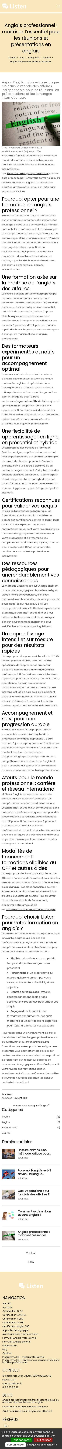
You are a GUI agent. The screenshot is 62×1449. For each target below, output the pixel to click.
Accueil (12, 57)
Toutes (6, 1116)
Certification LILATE (12, 1322)
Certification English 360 (15, 1326)
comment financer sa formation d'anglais (30, 909)
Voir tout (6, 1133)
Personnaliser (15, 1444)
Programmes (9, 1345)
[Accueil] (14, 6)
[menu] (58, 6)
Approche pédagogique (15, 1330)
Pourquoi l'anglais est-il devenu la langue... (34, 1172)
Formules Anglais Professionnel (19, 1338)
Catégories (33, 57)
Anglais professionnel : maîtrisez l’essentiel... (34, 1233)
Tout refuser (43, 1440)
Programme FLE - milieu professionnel (23, 1357)
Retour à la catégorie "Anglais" (32, 1105)
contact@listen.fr (12, 1383)
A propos (7, 1307)
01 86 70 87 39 (10, 1387)
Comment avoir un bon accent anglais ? (34, 1213)
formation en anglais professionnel (27, 173)
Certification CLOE (12, 1311)
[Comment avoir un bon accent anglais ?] (8, 1215)
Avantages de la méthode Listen (20, 1334)
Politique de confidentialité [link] (42, 1444)
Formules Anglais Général (16, 1342)
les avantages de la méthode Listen (27, 401)
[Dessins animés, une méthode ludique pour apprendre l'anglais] (8, 1153)
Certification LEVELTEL (14, 1315)
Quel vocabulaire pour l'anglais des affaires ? (34, 1192)
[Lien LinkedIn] (6, 1426)
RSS (32, 1261)
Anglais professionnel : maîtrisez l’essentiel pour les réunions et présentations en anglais (30, 1401)
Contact (7, 1353)
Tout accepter (21, 1440)
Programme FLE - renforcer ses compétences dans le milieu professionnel (30, 1361)
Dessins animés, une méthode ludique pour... (34, 1151)
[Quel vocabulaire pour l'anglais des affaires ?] (8, 1194)
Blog (22, 57)
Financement (9, 1127)
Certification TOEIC (13, 1319)
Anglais (47, 57)
